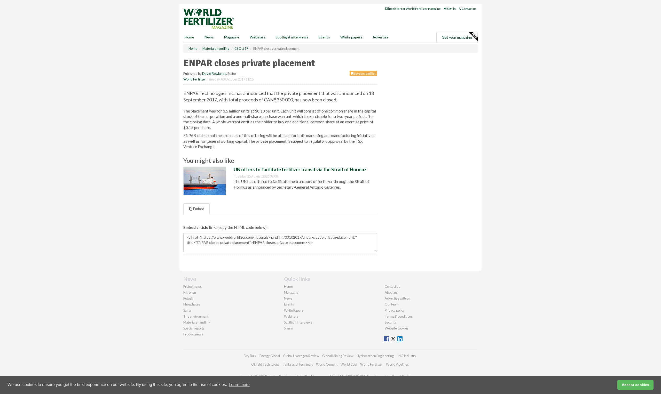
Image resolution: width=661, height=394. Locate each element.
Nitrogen (189, 292)
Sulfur (187, 310)
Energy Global (269, 356)
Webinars (257, 37)
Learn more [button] (239, 384)
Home (189, 37)
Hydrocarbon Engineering (375, 356)
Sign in (451, 8)
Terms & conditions (399, 316)
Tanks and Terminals (298, 364)
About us (391, 292)
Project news (192, 286)
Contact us (468, 8)
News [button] (209, 37)
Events (324, 37)
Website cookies (396, 328)
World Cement (326, 364)
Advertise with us (397, 298)
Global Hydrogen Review (301, 356)
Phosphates (191, 304)
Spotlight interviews (292, 37)
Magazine (231, 37)
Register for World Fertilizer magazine (415, 8)
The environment (195, 316)
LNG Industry (406, 356)
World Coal (349, 364)
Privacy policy (395, 310)
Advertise (381, 37)
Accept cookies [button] (635, 385)
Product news (193, 334)
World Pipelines (397, 364)
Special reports (193, 328)
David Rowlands (214, 73)
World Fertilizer (194, 79)
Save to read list (364, 73)
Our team (392, 304)
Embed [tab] (198, 208)
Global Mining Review (337, 356)
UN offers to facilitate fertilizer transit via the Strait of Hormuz (300, 169)
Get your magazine (457, 37)
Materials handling (196, 322)
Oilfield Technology (265, 364)
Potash (188, 298)
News (288, 298)
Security (390, 322)
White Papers (293, 310)
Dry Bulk (250, 356)
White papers (351, 37)
